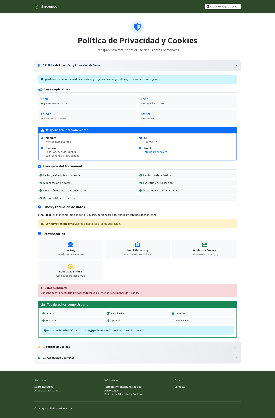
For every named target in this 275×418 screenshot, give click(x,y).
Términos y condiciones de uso (122, 386)
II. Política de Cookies (56, 347)
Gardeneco (49, 6)
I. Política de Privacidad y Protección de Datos (71, 65)
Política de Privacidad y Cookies (123, 394)
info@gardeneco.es (155, 152)
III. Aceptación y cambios (58, 357)
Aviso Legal (111, 390)
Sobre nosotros (43, 386)
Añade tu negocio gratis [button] (224, 6)
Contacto (179, 386)
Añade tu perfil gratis (47, 390)
